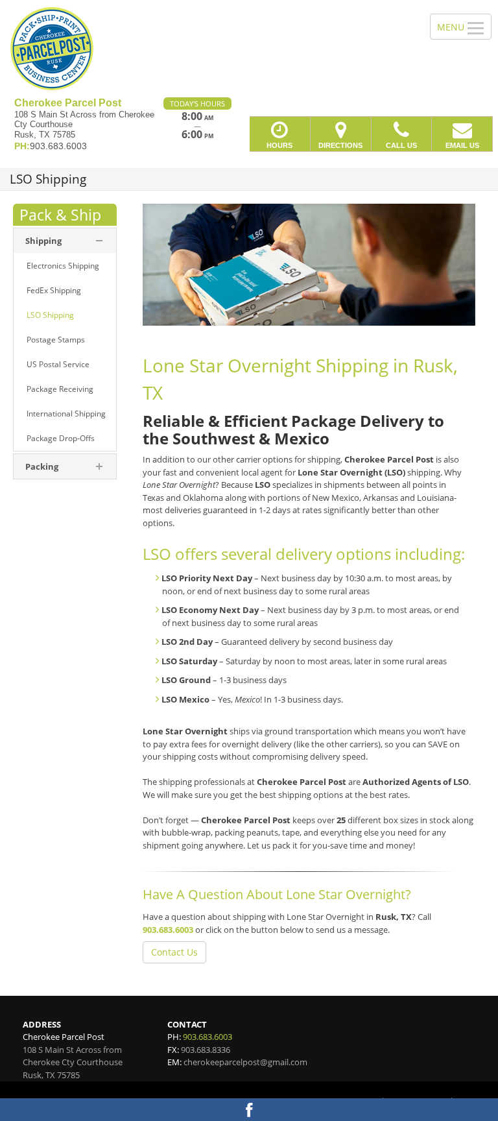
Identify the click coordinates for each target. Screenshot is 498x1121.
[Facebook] (249, 1109)
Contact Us (174, 952)
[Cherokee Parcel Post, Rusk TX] (249, 48)
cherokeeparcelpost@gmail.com (245, 1062)
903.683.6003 (168, 929)
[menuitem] (65, 240)
